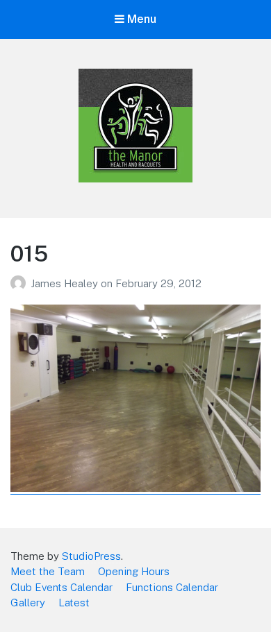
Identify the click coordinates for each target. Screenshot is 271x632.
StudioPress (91, 556)
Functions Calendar (172, 587)
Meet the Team (47, 571)
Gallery (27, 602)
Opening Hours (134, 571)
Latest (74, 602)
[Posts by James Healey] (20, 283)
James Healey (66, 283)
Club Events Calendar (61, 587)
